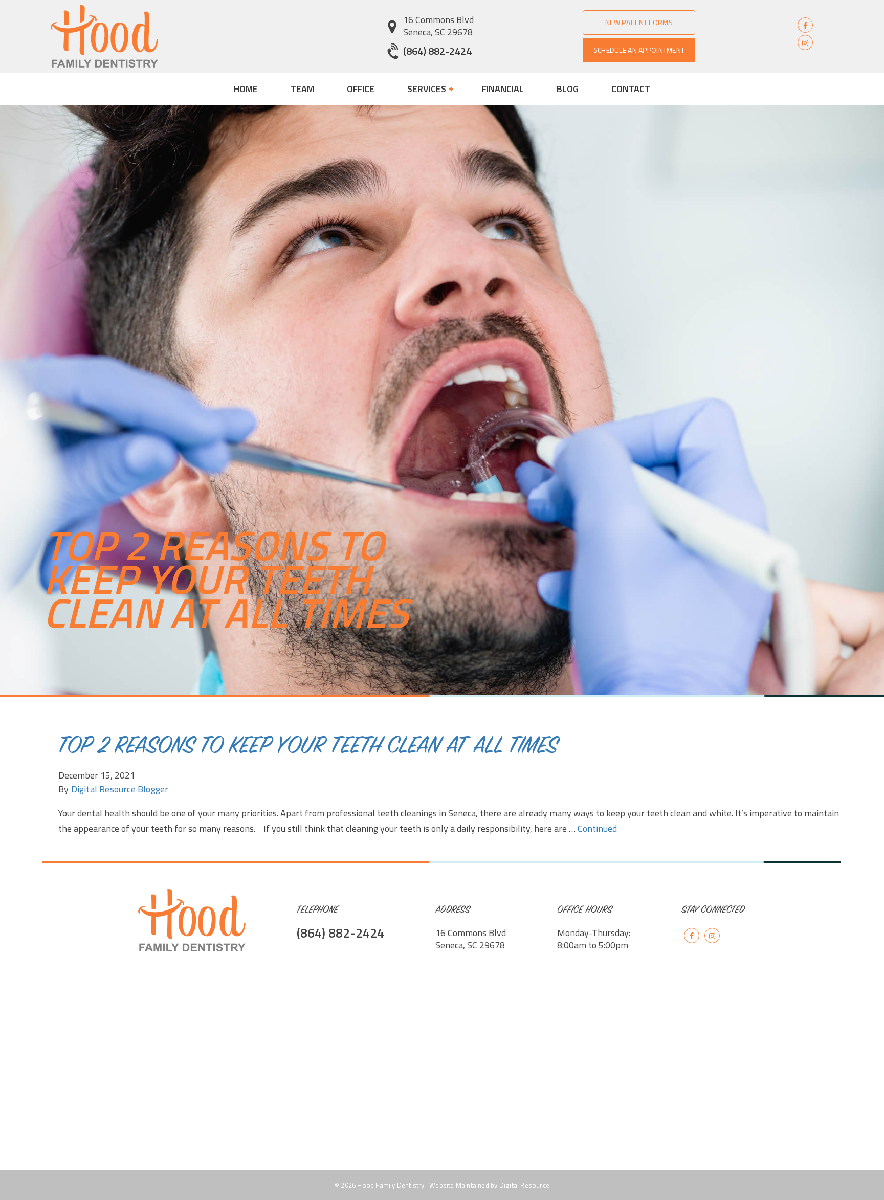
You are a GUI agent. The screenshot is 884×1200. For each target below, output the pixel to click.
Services (427, 89)
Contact (630, 89)
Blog (568, 89)
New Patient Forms (639, 22)
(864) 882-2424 (437, 51)
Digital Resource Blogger (120, 789)
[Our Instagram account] (805, 42)
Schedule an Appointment (638, 50)
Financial (503, 89)
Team (302, 89)
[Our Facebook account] (805, 25)
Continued (597, 828)
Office (360, 89)
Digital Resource (524, 1185)
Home (246, 89)
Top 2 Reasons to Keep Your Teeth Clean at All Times (308, 747)
